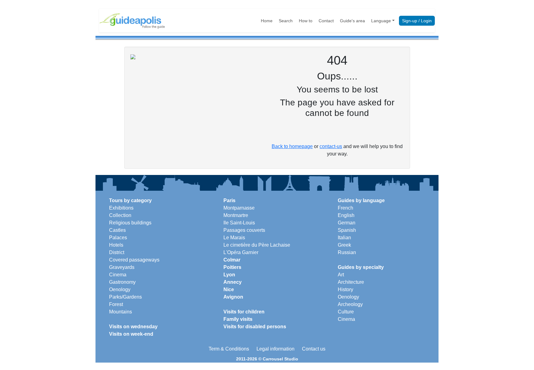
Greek (344, 245)
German (346, 222)
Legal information (275, 348)
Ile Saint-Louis (239, 222)
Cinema (117, 274)
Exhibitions (121, 208)
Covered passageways (134, 259)
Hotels (116, 245)
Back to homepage (292, 146)
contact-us (331, 146)
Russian (347, 252)
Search (286, 20)
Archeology (350, 304)
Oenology (119, 289)
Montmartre (235, 215)
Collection (120, 215)
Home (267, 20)
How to (305, 20)
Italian (344, 237)
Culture (346, 311)
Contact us (313, 348)
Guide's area (352, 20)
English (346, 215)
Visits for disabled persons (254, 326)
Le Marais (234, 237)
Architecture (351, 282)
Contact (326, 20)
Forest (116, 304)
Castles (117, 230)
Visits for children (244, 311)
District (116, 252)
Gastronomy (122, 282)
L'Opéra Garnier (240, 252)
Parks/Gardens (125, 297)
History (345, 289)
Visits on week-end (131, 334)
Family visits (237, 319)
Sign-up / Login (417, 20)
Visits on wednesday (133, 326)
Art (341, 274)
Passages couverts (244, 230)
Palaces (118, 237)
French (345, 208)
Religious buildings (130, 222)
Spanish (347, 230)
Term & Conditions (229, 348)
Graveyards (121, 267)
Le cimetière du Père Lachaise (256, 245)
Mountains (120, 311)
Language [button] (381, 20)
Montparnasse (239, 208)
